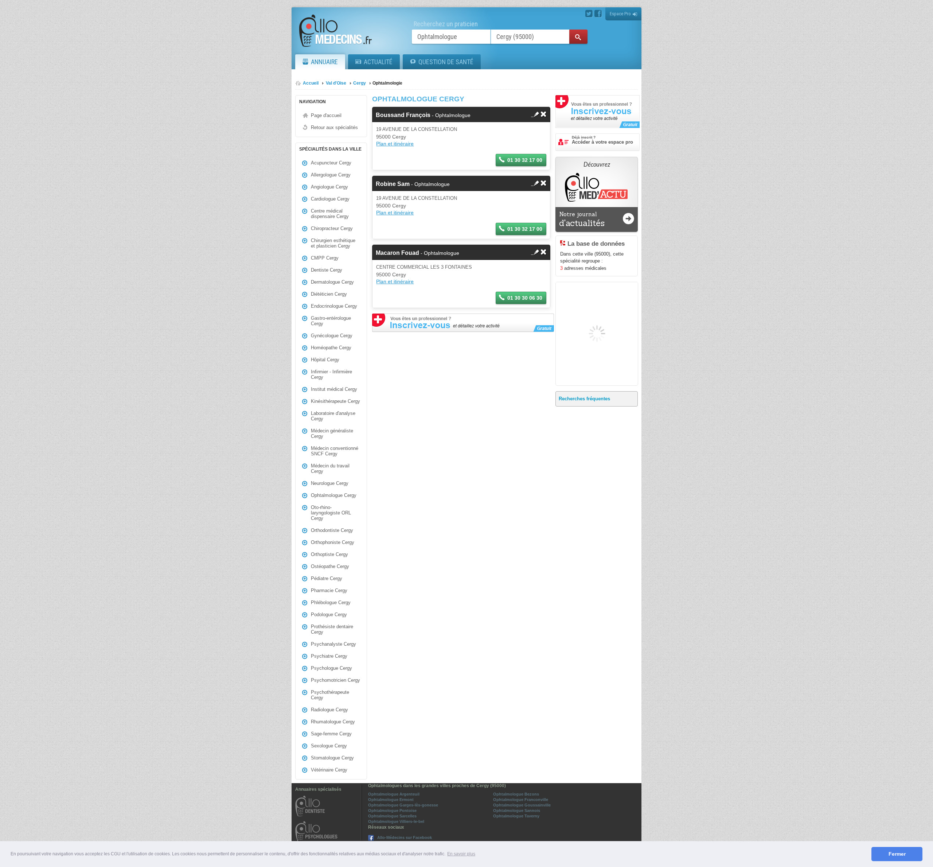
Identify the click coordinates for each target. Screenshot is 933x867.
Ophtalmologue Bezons (516, 794)
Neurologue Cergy (329, 483)
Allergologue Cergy (331, 175)
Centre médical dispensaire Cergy (330, 213)
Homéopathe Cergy (331, 347)
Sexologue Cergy (329, 746)
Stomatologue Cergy (332, 758)
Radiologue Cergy (329, 709)
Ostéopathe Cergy (330, 566)
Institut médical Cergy (334, 389)
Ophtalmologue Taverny (516, 816)
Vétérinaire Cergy (329, 770)
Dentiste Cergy (326, 270)
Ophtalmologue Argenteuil (393, 794)
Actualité (378, 62)
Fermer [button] (897, 854)
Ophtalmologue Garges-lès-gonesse (403, 805)
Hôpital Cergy (325, 359)
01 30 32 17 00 (524, 160)
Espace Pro (620, 13)
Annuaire (324, 62)
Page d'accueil (326, 115)
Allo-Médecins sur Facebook (404, 837)
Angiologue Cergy (329, 187)
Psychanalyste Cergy (333, 644)
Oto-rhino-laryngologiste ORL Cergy (331, 513)
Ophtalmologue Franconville (520, 799)
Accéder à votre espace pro (602, 140)
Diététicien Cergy (329, 294)
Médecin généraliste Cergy (332, 433)
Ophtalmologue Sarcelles (392, 816)
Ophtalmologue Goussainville (522, 805)
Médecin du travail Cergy (330, 468)
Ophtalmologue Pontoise (392, 810)
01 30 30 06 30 (524, 298)
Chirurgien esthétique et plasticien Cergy (333, 243)
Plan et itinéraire (395, 144)
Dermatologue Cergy (332, 282)
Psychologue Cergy (331, 668)
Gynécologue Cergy (331, 335)
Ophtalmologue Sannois (516, 810)
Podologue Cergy (329, 614)
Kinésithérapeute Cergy (335, 401)
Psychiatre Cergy (329, 656)
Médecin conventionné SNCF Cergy (334, 451)
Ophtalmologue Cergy (333, 495)
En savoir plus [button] (461, 853)
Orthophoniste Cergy (332, 542)
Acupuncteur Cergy (331, 163)
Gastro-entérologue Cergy (331, 320)
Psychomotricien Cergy (335, 680)
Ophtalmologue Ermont (391, 799)
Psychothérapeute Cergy (330, 694)
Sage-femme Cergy (331, 733)
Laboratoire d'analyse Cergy (333, 416)
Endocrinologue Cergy (334, 306)
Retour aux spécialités (334, 127)
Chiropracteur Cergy (332, 228)
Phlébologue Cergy (331, 602)
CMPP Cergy (325, 258)
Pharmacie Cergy (329, 590)
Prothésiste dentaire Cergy (332, 629)
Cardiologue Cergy (330, 199)
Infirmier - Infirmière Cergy (331, 374)
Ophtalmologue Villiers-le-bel (396, 821)
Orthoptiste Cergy (329, 554)
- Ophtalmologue (423, 115)
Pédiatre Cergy (326, 578)
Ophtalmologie (387, 83)
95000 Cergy (391, 137)
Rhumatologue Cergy (333, 721)
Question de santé (445, 62)
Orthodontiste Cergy (332, 530)
